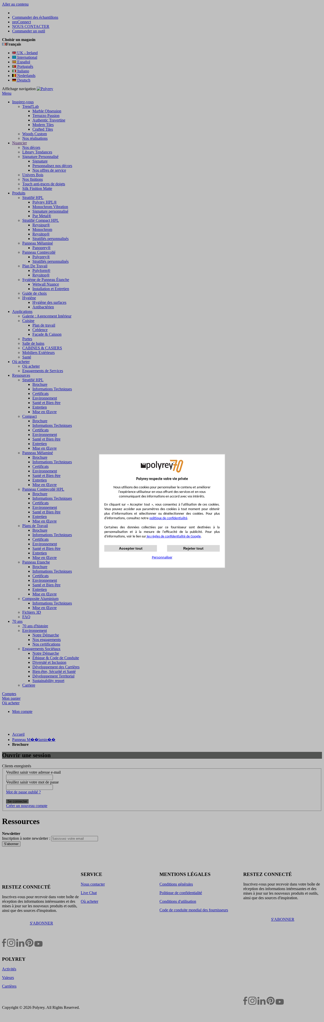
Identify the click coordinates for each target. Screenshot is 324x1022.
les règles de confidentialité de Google (173, 536)
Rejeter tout (193, 548)
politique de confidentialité (168, 518)
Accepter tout (131, 548)
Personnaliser (162, 557)
